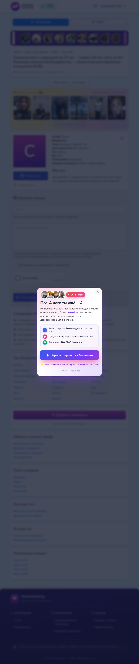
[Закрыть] (98, 292)
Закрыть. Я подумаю (69, 370)
